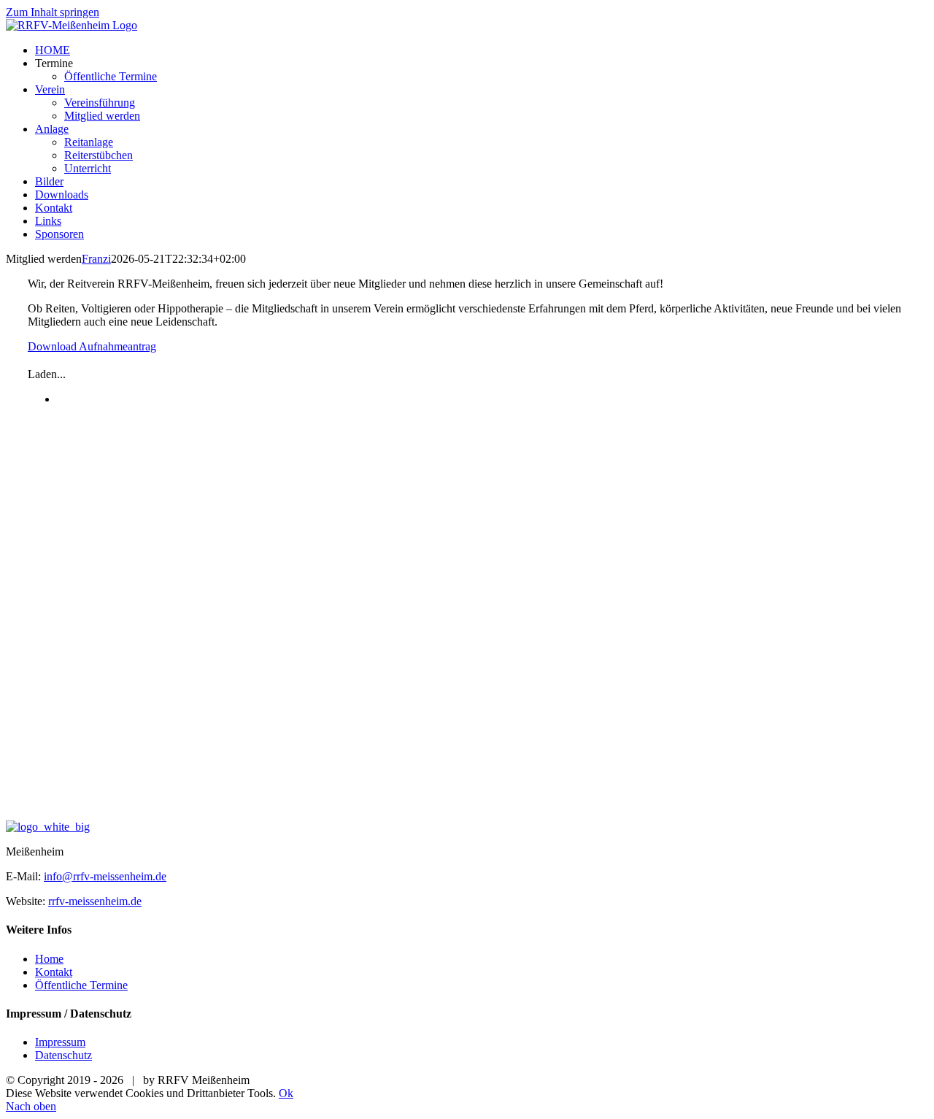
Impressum (60, 1042)
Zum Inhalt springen (52, 12)
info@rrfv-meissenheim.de (105, 876)
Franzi (96, 259)
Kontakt (53, 972)
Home (49, 959)
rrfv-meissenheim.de (95, 901)
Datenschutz (63, 1055)
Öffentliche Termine (81, 985)
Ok (286, 1093)
